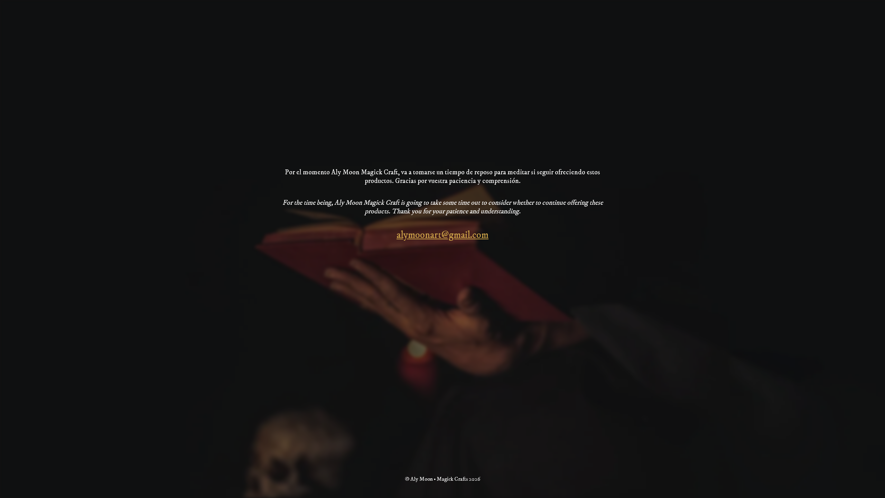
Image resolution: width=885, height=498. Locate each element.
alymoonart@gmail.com (442, 235)
